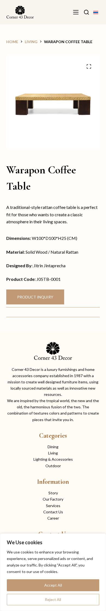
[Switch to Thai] (95, 12)
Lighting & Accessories (53, 459)
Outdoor (53, 465)
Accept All (53, 585)
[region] (53, 572)
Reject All (53, 599)
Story (53, 493)
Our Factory (53, 499)
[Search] (86, 12)
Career (53, 518)
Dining (53, 446)
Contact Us (53, 512)
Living (53, 453)
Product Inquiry (35, 297)
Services (53, 505)
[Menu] (76, 12)
